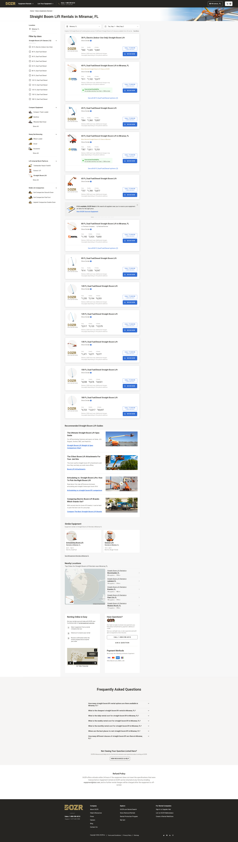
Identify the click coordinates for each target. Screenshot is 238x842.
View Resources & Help (120, 758)
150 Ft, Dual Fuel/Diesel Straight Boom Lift (99, 370)
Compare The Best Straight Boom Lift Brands (84, 512)
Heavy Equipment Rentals (43, 11)
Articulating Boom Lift (74, 544)
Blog (91, 823)
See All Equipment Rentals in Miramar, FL (77, 556)
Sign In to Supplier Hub (163, 809)
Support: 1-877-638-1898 (67, 4)
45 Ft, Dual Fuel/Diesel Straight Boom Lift (99, 108)
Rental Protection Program (129, 816)
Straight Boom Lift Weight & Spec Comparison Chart (80, 446)
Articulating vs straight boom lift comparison (84, 490)
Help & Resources (96, 813)
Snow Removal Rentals (127, 813)
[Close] (137, 205)
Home (32, 11)
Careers (92, 820)
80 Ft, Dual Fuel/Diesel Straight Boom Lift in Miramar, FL (105, 224)
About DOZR (94, 809)
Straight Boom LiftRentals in (116, 572)
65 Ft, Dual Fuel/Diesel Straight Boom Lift (99, 178)
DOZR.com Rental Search (128, 809)
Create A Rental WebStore (164, 816)
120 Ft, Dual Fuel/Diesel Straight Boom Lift (99, 286)
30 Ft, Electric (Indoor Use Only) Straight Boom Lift (103, 38)
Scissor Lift (112, 544)
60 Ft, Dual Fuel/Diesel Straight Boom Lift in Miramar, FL (105, 136)
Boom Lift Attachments (76, 469)
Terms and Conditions (114, 835)
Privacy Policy (127, 835)
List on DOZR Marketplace (164, 813)
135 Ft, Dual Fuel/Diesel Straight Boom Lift (99, 342)
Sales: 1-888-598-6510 (68, 3)
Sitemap (136, 835)
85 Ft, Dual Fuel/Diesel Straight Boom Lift (99, 258)
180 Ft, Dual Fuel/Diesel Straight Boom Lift (99, 397)
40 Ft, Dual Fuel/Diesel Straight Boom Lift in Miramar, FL (105, 65)
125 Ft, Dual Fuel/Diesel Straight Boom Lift (99, 314)
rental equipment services (86, 623)
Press (92, 816)
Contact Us (94, 827)
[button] (43, 42)
